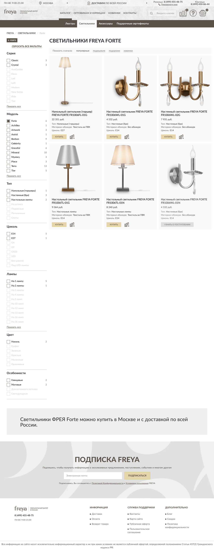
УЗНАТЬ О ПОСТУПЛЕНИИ (177, 225)
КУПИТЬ (59, 137)
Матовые (16, 385)
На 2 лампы (17, 286)
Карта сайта (136, 519)
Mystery (15, 157)
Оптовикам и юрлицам (89, 13)
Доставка (97, 514)
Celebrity (16, 143)
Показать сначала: (62, 51)
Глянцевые (17, 380)
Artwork (15, 130)
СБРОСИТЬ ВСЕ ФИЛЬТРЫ (27, 46)
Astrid (14, 134)
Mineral (15, 153)
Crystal (14, 65)
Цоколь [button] (12, 226)
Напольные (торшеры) (23, 191)
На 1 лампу (17, 281)
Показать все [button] (14, 106)
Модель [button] (12, 114)
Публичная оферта (140, 524)
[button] (167, 4)
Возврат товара (100, 524)
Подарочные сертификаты (133, 23)
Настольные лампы (21, 200)
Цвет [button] (10, 334)
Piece (14, 162)
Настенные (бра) (20, 195)
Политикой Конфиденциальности (108, 483)
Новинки (114, 13)
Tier (13, 171)
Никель (15, 342)
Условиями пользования (137, 483)
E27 (13, 238)
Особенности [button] (16, 373)
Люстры (70, 23)
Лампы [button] (12, 274)
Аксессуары (106, 23)
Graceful (15, 148)
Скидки (171, 519)
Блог (169, 514)
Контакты (129, 13)
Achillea (15, 125)
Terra (13, 166)
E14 (13, 234)
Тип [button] (9, 183)
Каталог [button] (65, 13)
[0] (202, 13)
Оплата (96, 519)
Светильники (87, 23)
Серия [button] (11, 53)
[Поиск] (151, 13)
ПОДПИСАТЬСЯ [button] (137, 476)
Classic (14, 60)
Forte (14, 121)
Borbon (15, 139)
